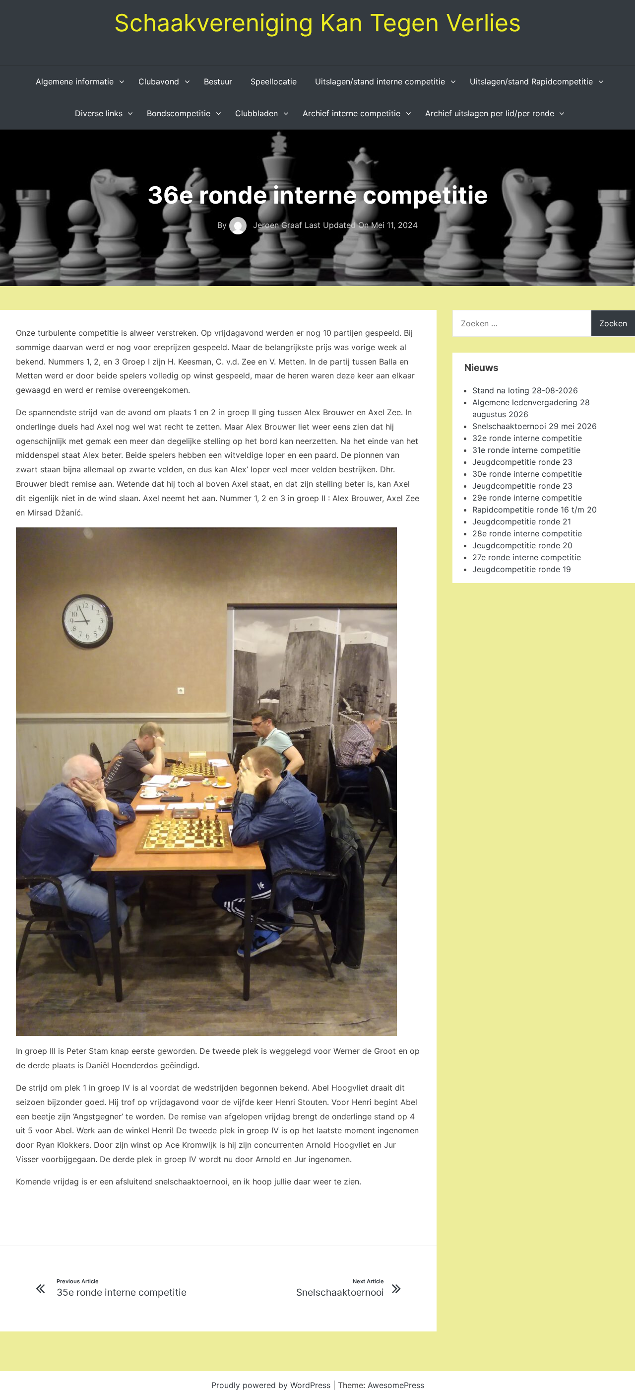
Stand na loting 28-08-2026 (525, 390)
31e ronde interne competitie (526, 450)
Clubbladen (256, 113)
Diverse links (99, 113)
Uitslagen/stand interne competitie (380, 81)
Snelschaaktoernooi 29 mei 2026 (534, 426)
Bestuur (218, 81)
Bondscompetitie (178, 113)
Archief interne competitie (351, 113)
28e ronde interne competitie (527, 533)
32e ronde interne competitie (527, 438)
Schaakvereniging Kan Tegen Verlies (317, 22)
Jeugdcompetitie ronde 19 (521, 569)
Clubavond (158, 81)
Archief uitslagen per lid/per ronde (489, 113)
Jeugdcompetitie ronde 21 (521, 521)
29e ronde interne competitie (527, 498)
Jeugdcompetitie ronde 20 (522, 545)
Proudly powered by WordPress (272, 1385)
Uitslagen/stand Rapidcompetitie (531, 81)
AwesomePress (396, 1385)
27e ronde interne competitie (526, 557)
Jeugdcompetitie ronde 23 (522, 462)
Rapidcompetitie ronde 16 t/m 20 (534, 510)
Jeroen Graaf (278, 225)
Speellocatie (274, 81)
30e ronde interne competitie (527, 474)
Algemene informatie (75, 81)
